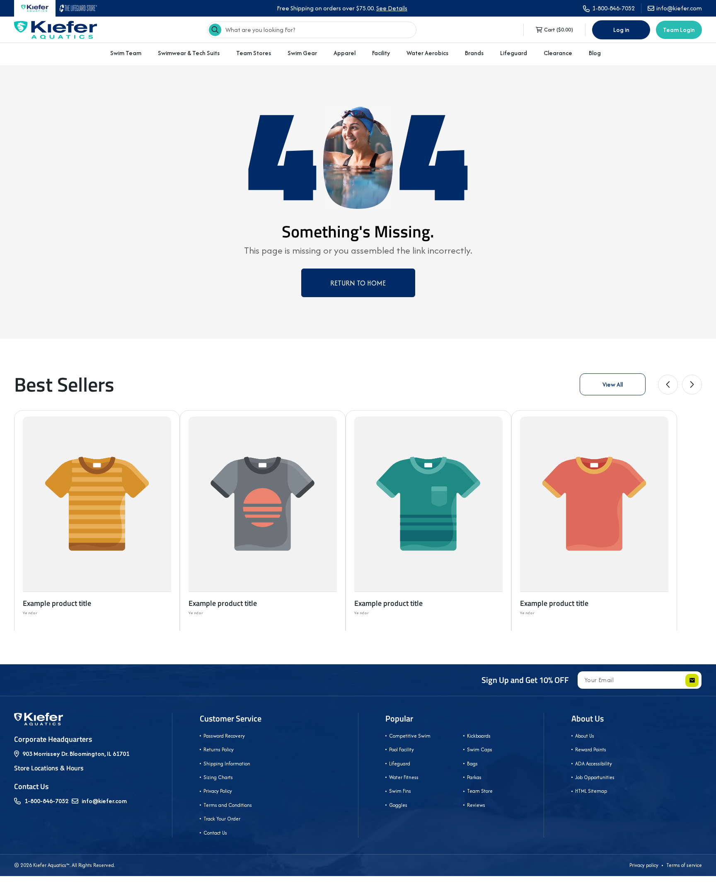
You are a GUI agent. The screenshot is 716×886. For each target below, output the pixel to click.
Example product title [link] (57, 603)
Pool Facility (401, 749)
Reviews (476, 805)
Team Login (679, 29)
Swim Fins (400, 790)
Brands (474, 52)
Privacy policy (643, 865)
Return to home (358, 283)
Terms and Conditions (227, 805)
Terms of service (684, 865)
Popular (399, 718)
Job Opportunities (594, 777)
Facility (381, 52)
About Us (587, 718)
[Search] (215, 30)
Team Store (480, 790)
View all (612, 384)
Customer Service (230, 718)
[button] (125, 53)
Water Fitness (403, 777)
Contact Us (215, 832)
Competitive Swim (410, 735)
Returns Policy (218, 749)
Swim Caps (479, 749)
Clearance (558, 52)
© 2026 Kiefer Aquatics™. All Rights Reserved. (64, 865)
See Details (391, 8)
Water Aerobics (427, 52)
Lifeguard (513, 52)
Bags (472, 763)
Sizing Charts (218, 777)
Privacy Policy (217, 790)
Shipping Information (226, 763)
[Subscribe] (692, 680)
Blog (595, 53)
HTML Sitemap (591, 790)
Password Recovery (224, 735)
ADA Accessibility (593, 763)
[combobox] (311, 30)
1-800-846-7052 (46, 800)
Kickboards (479, 735)
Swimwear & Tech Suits (189, 52)
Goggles (398, 805)
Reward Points (590, 749)
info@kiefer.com (104, 800)
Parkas (474, 777)
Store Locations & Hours (49, 768)
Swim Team (125, 52)
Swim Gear (302, 52)
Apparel (345, 52)
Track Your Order (221, 818)
